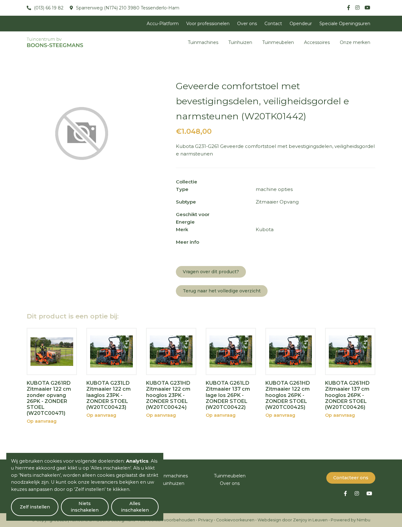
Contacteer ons (350, 478)
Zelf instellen (35, 507)
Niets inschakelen (85, 507)
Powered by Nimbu (350, 520)
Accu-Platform (163, 23)
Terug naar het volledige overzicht (222, 291)
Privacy (205, 520)
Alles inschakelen (135, 507)
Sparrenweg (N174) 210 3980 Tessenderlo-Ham (127, 8)
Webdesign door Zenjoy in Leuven (293, 520)
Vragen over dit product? (211, 271)
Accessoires (317, 42)
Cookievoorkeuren (235, 520)
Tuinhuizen (240, 42)
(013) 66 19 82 (48, 8)
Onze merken (355, 42)
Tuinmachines (203, 42)
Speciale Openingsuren (344, 23)
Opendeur (301, 23)
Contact (273, 23)
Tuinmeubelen (278, 42)
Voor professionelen (208, 23)
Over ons (247, 23)
